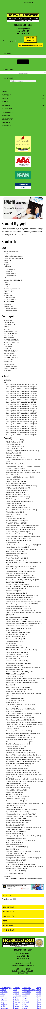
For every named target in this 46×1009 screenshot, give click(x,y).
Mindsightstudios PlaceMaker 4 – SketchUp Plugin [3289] (23, 466)
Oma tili (6, 282)
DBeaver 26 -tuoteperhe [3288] (15, 468)
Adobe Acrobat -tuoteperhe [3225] (16, 593)
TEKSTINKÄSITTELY (10, 360)
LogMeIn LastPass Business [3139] (16, 768)
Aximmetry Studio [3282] (13, 479)
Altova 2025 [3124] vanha (14, 794)
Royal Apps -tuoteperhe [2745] (15, 799)
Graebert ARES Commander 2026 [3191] (18, 663)
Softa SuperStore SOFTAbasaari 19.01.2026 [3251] (21, 398)
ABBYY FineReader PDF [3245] (15, 551)
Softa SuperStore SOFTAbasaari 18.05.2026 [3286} (21, 389)
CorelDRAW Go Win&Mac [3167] (16, 711)
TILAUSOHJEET (9, 302)
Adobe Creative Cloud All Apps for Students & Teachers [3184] (25, 678)
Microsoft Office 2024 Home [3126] (16, 790)
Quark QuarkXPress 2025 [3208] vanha (18, 632)
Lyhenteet (7, 278)
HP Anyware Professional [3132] (16, 783)
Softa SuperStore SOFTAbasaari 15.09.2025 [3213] (21, 406)
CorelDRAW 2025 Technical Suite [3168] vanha (20, 709)
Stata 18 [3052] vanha (12, 849)
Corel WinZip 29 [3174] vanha (15, 698)
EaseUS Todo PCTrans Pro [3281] (16, 481)
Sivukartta (7, 293)
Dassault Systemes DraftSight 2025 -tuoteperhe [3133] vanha (24, 781)
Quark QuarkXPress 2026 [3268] (16, 505)
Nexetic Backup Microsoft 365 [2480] (17, 869)
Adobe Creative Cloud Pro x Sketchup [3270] (19, 501)
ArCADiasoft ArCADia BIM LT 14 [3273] (18, 497)
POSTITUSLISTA (9, 291)
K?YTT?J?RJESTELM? (11, 333)
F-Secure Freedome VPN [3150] (16, 746)
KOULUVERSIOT (9, 338)
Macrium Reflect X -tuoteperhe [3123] (17, 796)
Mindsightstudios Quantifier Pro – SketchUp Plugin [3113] (23, 836)
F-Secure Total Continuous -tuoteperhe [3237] (20, 569)
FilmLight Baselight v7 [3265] (15, 512)
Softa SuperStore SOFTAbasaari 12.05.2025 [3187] (21, 413)
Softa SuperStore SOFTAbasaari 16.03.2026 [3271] (21, 393)
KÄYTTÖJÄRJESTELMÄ (11, 340)
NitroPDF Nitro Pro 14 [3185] (14, 676)
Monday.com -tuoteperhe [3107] (15, 855)
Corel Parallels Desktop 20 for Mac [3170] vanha (21, 704)
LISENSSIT (7, 267)
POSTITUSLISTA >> (8, 911)
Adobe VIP (9, 271)
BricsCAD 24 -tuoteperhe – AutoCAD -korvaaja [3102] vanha (24, 866)
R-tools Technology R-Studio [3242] (17, 558)
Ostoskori (7, 284)
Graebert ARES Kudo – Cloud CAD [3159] (18, 726)
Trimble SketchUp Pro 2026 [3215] (16, 619)
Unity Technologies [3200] (14, 645)
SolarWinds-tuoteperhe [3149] (15, 748)
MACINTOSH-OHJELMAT (11, 342)
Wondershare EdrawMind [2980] (16, 871)
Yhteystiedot (7, 304)
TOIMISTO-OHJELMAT (11, 368)
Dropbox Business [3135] (13, 777)
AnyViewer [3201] (11, 643)
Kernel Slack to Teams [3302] (15, 440)
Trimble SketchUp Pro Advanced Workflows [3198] (21, 650)
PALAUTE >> (6, 921)
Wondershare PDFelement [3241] (16, 560)
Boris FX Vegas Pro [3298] (14, 448)
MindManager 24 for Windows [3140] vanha (19, 766)
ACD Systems (10, 269)
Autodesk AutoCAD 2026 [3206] (15, 637)
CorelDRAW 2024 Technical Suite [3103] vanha (20, 864)
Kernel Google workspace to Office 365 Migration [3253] (23, 536)
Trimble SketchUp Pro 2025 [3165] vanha (18, 715)
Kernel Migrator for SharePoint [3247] (17, 547)
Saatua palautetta (11, 308)
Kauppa (6, 265)
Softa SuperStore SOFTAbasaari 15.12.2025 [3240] (21, 400)
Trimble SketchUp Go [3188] (14, 669)
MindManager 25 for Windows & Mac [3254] (19, 534)
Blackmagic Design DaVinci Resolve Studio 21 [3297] (22, 451)
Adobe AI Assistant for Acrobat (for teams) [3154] (20, 737)
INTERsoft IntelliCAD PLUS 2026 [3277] (18, 488)
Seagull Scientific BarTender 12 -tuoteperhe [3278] (21, 486)
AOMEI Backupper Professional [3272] (17, 499)
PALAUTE (7, 287)
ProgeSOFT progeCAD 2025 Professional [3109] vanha (23, 851)
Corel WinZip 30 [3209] (13, 630)
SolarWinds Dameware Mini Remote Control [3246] (21, 549)
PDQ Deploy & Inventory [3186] (15, 674)
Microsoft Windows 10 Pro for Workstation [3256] (20, 529)
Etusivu (6, 254)
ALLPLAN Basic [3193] (13, 659)
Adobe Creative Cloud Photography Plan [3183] (20, 680)
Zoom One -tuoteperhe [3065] (15, 825)
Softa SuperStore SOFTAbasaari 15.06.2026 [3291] (21, 387)
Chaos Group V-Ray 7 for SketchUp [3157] (19, 731)
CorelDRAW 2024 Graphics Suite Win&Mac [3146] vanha (23, 755)
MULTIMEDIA (8, 344)
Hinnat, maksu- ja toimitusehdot (13, 258)
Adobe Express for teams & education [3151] (19, 742)
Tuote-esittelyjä (10, 297)
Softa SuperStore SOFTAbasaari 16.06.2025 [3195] (21, 411)
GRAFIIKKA (7, 329)
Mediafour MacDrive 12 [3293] (15, 457)
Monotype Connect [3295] (14, 455)
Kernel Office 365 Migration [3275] (16, 492)
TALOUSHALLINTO (10, 355)
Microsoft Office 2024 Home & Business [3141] (20, 764)
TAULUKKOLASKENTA (11, 357)
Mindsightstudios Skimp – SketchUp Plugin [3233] (21, 578)
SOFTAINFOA (8, 295)
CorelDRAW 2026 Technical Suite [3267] (18, 507)
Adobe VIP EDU (11, 273)
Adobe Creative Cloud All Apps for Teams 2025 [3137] (22, 772)
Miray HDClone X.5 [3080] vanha (16, 831)
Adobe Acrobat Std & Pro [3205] (15, 639)
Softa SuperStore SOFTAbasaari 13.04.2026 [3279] (21, 391)
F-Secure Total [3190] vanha (14, 665)
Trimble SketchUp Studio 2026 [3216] (17, 617)
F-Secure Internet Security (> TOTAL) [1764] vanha (21, 809)
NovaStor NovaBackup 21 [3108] (16, 853)
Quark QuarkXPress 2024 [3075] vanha (18, 829)
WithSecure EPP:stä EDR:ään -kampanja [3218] (20, 610)
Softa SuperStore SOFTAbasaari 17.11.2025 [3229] (21, 402)
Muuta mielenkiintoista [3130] (13, 280)
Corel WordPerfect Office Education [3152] (19, 739)
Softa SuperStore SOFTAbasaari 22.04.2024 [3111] (21, 433)
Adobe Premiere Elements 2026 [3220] (18, 606)
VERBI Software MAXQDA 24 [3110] (17, 847)
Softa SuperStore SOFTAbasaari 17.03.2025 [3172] (21, 417)
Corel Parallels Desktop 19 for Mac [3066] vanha (21, 840)
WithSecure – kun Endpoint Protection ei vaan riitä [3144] (23, 759)
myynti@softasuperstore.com (30, 45)
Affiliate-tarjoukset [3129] (11, 252)
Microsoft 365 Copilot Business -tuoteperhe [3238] (21, 567)
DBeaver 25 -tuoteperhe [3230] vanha (17, 584)
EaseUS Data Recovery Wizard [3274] (17, 494)
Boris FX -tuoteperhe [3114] (14, 842)
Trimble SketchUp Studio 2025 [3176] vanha (19, 672)
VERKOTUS (7, 370)
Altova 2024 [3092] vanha (14, 807)
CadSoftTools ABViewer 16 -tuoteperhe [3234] (20, 575)
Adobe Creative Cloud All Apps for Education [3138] (21, 770)
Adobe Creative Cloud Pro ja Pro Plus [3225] (19, 597)
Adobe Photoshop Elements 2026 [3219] (18, 608)
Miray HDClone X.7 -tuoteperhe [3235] (17, 573)
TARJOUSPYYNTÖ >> (9, 916)
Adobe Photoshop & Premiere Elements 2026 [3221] (22, 604)
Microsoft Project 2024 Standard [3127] (18, 788)
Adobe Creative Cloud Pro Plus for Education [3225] (22, 595)
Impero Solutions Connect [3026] (16, 818)
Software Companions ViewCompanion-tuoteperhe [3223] (23, 602)
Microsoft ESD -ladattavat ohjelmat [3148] (18, 750)
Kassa (6, 262)
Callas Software (11, 276)
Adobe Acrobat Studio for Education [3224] (19, 599)
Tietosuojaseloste (11, 311)
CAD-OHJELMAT (9, 322)
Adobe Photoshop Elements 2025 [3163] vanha (20, 720)
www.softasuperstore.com (23, 966)
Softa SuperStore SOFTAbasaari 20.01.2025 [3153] (21, 422)
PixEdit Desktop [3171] (13, 702)
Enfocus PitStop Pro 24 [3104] (15, 862)
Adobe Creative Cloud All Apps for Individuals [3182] (22, 683)
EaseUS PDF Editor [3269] (14, 503)
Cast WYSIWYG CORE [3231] (15, 582)
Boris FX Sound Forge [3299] (15, 446)
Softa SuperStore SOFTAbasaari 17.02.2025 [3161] (21, 419)
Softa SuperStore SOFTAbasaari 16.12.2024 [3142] (21, 424)
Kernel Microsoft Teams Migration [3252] (18, 538)
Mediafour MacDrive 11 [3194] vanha (17, 656)
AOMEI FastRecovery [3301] (14, 442)
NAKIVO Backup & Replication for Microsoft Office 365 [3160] (24, 724)
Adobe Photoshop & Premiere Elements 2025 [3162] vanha (24, 722)
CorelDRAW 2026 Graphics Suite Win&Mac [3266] (21, 510)
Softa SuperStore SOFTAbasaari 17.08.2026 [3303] (21, 384)
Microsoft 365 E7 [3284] (13, 475)
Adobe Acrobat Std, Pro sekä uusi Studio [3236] (20, 571)
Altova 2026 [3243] (12, 556)
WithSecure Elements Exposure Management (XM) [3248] (23, 545)
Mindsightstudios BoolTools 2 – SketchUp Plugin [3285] (23, 472)
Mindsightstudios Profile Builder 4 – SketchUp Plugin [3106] (24, 858)
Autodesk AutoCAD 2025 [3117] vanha (17, 823)
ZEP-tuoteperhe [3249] (13, 542)
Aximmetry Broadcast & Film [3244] (16, 553)
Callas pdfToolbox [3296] (13, 453)
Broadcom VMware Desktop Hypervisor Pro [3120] (21, 816)
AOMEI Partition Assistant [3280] (16, 483)
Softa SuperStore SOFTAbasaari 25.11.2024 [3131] (21, 426)
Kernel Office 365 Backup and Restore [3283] (19, 477)
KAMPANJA (7, 260)
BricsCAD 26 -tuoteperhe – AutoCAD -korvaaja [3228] (22, 586)
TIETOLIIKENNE (9, 364)
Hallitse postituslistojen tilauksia (13, 256)
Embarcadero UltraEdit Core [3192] (16, 661)
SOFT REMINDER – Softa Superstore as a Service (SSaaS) (24, 878)
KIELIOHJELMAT (9, 335)
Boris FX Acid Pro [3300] (13, 444)
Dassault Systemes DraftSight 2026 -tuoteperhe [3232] (22, 580)
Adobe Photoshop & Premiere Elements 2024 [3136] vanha (24, 774)
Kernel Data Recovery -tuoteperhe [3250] (18, 540)
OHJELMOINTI (8, 346)
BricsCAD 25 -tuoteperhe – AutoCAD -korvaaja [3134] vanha (24, 779)
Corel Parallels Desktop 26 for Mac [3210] (18, 628)
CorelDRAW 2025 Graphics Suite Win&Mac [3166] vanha (23, 713)
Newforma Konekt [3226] (13, 591)
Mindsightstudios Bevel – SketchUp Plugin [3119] (21, 814)
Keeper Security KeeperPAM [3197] (17, 652)
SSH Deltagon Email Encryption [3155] (18, 735)
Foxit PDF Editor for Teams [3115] (16, 838)
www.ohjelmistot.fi (23, 963)
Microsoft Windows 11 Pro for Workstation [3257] (20, 527)
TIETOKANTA (8, 362)
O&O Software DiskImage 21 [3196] (17, 654)
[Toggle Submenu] (43, 95)
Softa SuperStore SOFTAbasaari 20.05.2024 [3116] (21, 430)
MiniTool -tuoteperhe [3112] (14, 834)
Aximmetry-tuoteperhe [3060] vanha (17, 801)
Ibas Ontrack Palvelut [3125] (14, 792)
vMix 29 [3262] (10, 516)
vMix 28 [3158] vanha (12, 729)
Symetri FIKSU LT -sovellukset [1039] (17, 812)
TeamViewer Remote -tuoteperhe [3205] (18, 744)
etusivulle (37, 229)
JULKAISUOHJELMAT (10, 331)
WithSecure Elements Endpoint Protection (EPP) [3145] (23, 757)
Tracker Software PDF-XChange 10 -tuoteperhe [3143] (22, 761)
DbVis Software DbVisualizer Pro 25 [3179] (19, 689)
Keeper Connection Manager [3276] (17, 490)
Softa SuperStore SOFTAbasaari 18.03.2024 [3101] (21, 435)
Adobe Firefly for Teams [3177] (15, 691)
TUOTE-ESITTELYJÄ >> (9, 930)
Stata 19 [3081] (10, 685)
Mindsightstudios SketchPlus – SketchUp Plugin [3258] (22, 525)
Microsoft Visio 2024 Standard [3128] (17, 785)
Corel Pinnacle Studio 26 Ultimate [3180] (18, 687)
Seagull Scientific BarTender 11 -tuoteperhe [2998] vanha (23, 827)
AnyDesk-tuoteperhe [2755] (14, 844)
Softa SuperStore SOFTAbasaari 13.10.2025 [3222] (21, 404)
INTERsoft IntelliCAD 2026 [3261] (16, 518)
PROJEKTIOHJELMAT (10, 351)
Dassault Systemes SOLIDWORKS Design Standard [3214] (24, 621)
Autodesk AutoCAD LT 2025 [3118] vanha (18, 820)
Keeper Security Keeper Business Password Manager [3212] (24, 624)
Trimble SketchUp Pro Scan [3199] (16, 648)
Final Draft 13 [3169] (12, 707)
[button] (23, 208)
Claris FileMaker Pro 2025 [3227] (16, 589)
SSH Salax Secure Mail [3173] (15, 700)
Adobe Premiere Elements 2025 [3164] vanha (20, 718)
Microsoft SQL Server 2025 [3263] (16, 514)
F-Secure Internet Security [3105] (16, 860)
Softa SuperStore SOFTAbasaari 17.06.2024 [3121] (21, 428)
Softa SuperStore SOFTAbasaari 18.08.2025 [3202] (21, 409)
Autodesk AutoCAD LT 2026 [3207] (16, 634)
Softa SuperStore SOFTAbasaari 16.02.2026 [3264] (21, 395)
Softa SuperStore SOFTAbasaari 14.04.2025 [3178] (21, 415)
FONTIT (6, 327)
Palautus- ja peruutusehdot (12, 289)
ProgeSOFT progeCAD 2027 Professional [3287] (21, 470)
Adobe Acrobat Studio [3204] (14, 641)
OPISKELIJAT (8, 349)
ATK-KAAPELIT (8, 320)
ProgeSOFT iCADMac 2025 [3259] (16, 523)
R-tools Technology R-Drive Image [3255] (18, 532)
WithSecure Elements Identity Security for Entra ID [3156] (23, 733)
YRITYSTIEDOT (9, 306)
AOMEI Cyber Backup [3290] (14, 464)
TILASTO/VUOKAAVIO (10, 366)
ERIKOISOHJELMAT (10, 325)
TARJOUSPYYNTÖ (10, 300)
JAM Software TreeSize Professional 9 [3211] (19, 626)
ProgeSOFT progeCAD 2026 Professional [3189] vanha (23, 667)
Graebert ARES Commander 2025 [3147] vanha (20, 753)
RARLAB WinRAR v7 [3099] (14, 873)
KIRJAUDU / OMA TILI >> (10, 907)
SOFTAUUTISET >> (8, 925)
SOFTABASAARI (9, 353)
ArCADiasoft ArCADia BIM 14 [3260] (17, 521)
